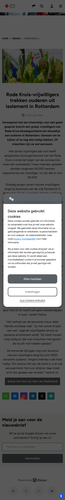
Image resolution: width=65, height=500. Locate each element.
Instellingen (32, 291)
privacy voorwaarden (24, 238)
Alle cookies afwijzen (32, 300)
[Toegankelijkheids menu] (61, 496)
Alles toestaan (32, 279)
